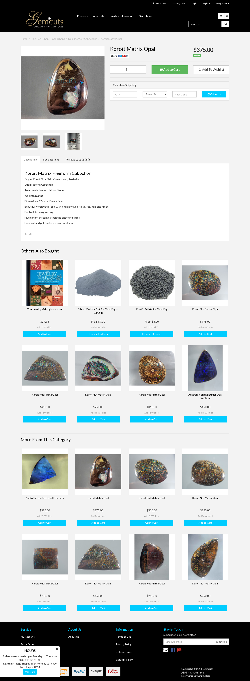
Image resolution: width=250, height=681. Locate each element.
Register (207, 3)
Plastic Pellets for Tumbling (151, 309)
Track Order (28, 644)
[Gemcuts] (45, 19)
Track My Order (178, 3)
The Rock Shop (40, 38)
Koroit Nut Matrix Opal (205, 309)
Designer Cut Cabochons (82, 38)
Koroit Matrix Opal (111, 38)
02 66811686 (158, 3)
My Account (28, 636)
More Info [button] (30, 671)
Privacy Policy (123, 644)
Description (30, 159)
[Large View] (29, 141)
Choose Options (98, 333)
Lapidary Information (121, 16)
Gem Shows (145, 16)
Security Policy (124, 659)
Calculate (215, 94)
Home (24, 38)
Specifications (51, 159)
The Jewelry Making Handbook (44, 309)
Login (194, 3)
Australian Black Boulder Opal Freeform (205, 396)
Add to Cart (171, 69)
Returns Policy (124, 652)
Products (82, 16)
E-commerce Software (191, 676)
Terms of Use (123, 636)
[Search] (225, 24)
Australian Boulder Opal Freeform (45, 497)
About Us (98, 16)
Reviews (71, 159)
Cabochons (58, 38)
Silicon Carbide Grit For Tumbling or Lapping (98, 311)
